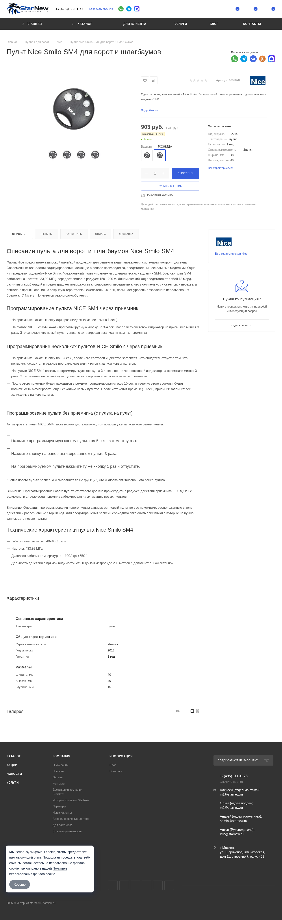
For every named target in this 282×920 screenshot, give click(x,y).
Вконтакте (113, 885)
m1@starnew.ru (231, 794)
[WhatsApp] (121, 8)
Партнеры (59, 806)
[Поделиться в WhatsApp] (234, 58)
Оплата (100, 234)
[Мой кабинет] (220, 10)
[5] (205, 80)
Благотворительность (67, 831)
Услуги (13, 782)
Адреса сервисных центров (71, 818)
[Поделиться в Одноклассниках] (262, 58)
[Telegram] (129, 8)
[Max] (136, 8)
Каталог (14, 756)
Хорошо (20, 884)
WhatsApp (158, 885)
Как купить (74, 234)
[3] (198, 80)
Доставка (126, 234)
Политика (115, 771)
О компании (60, 765)
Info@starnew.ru (231, 834)
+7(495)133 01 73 (69, 9)
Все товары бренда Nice (231, 253)
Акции (12, 765)
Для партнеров (62, 825)
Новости (14, 773)
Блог (112, 765)
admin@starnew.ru (233, 821)
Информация (120, 756)
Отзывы (47, 234)
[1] (190, 80)
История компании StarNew (71, 800)
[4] (202, 80)
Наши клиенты (62, 812)
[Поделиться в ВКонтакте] (253, 58)
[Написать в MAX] (271, 58)
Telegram (124, 885)
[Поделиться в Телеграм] (243, 58)
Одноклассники (146, 885)
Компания (61, 756)
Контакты (59, 783)
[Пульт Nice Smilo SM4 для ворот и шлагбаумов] (74, 109)
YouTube (135, 885)
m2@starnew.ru (231, 807)
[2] (194, 80)
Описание (19, 234)
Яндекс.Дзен (169, 885)
